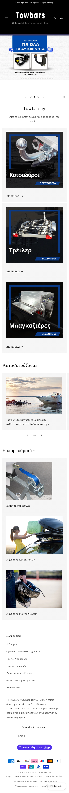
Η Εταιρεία (12, 644)
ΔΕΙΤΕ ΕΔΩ (13, 196)
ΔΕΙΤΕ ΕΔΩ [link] (13, 346)
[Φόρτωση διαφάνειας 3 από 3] (38, 97)
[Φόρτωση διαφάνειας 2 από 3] (34, 97)
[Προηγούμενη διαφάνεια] (25, 96)
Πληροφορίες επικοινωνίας (26, 786)
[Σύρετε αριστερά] (27, 435)
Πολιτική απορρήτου (54, 776)
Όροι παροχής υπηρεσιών (25, 781)
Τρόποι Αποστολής (16, 658)
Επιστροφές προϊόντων (19, 673)
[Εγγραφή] (50, 736)
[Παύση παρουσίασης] (65, 96)
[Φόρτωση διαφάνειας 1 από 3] (31, 97)
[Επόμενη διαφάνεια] (43, 96)
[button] (6, 16)
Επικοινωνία (13, 687)
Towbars (27, 772)
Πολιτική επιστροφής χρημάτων (29, 776)
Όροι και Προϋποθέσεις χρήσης (23, 651)
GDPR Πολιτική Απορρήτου (20, 680)
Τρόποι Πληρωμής (16, 666)
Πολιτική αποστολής (49, 781)
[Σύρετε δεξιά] (41, 435)
